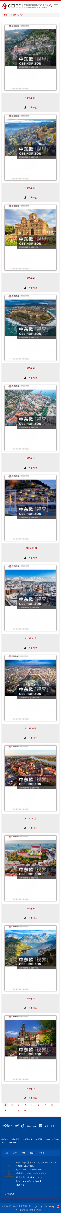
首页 (5, 15)
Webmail (13, 1142)
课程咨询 (15, 1139)
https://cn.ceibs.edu (32, 1181)
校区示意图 (29, 1165)
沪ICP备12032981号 (44, 1206)
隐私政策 (5, 1139)
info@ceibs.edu (34, 1177)
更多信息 (11, 1194)
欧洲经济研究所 (17, 15)
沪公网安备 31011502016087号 (30, 1210)
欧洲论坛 (39, 1139)
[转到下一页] (18, 1111)
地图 (20, 1165)
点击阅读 (32, 107)
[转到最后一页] (25, 1111)
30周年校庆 (27, 1139)
